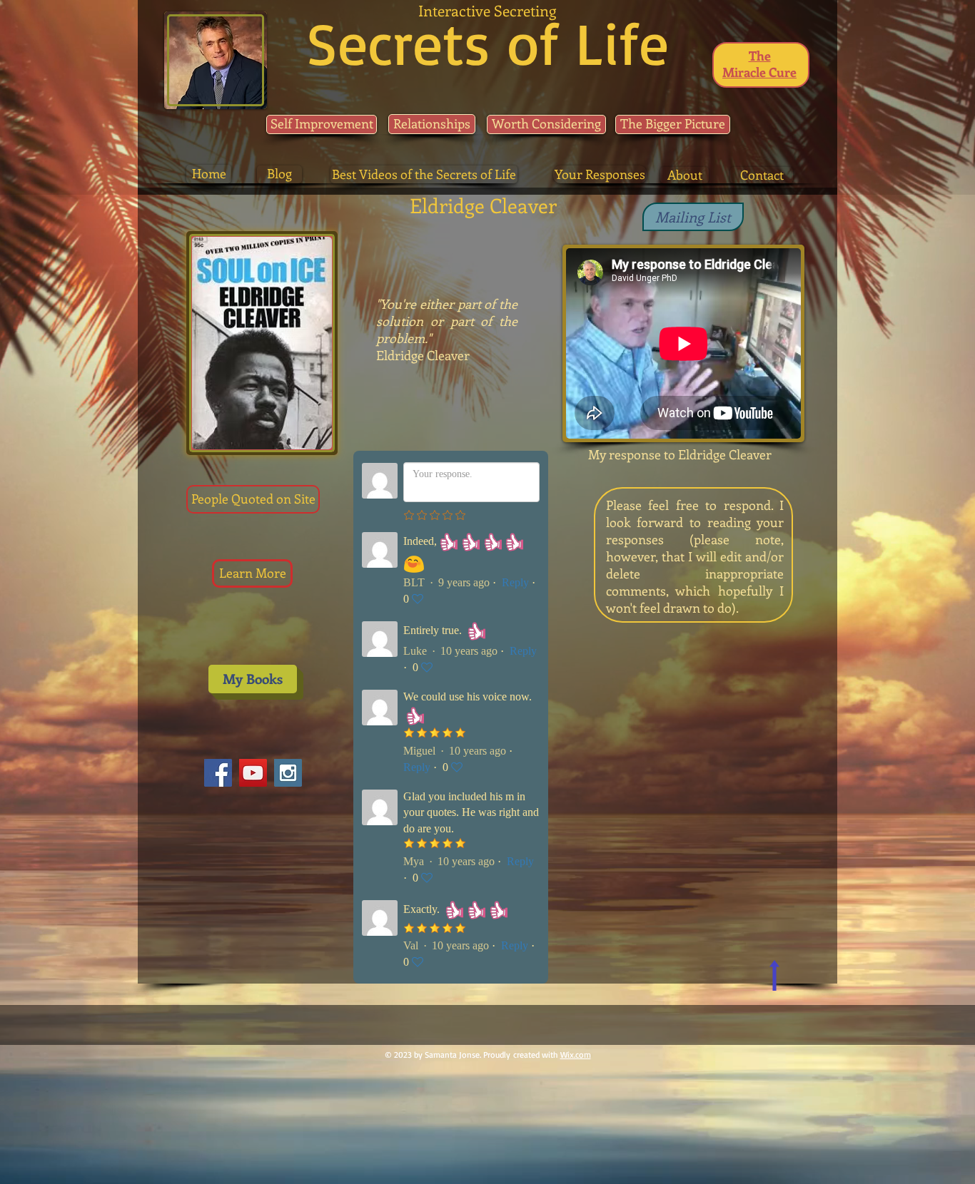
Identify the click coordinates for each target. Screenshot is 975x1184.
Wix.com (575, 1054)
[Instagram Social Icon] (288, 773)
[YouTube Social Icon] (253, 773)
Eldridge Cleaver (423, 355)
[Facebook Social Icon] (218, 773)
